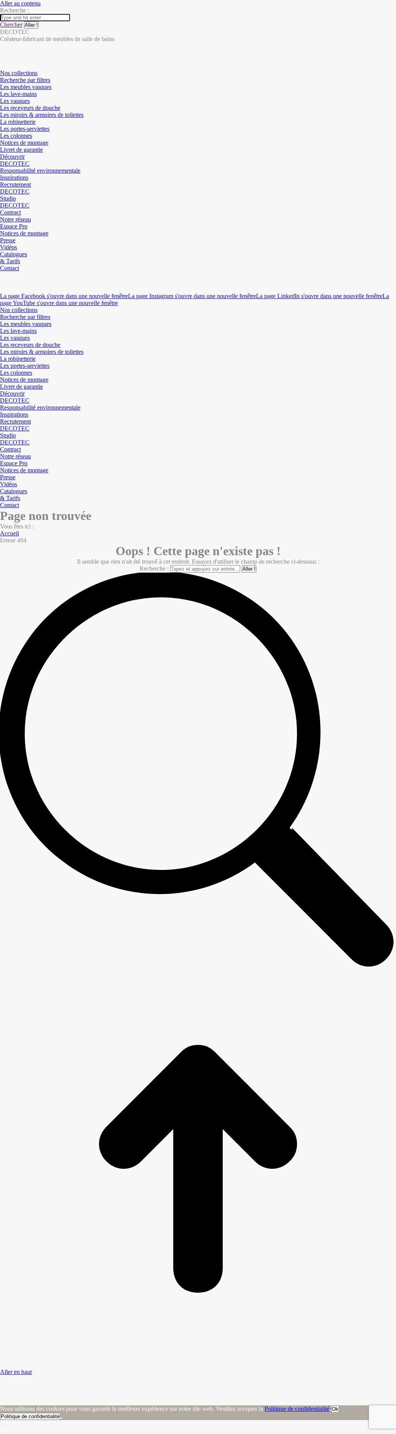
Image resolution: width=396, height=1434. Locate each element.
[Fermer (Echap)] (1, 1425)
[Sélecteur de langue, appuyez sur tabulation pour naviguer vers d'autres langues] (3, 275)
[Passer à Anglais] (3, 282)
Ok (335, 1409)
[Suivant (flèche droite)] (4, 1432)
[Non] (61, 1418)
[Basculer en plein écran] (7, 1425)
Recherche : (154, 568)
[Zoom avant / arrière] (10, 1425)
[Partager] (4, 1425)
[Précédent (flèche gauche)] (1, 1432)
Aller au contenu (20, 3)
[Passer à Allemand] (3, 289)
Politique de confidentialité (297, 1408)
